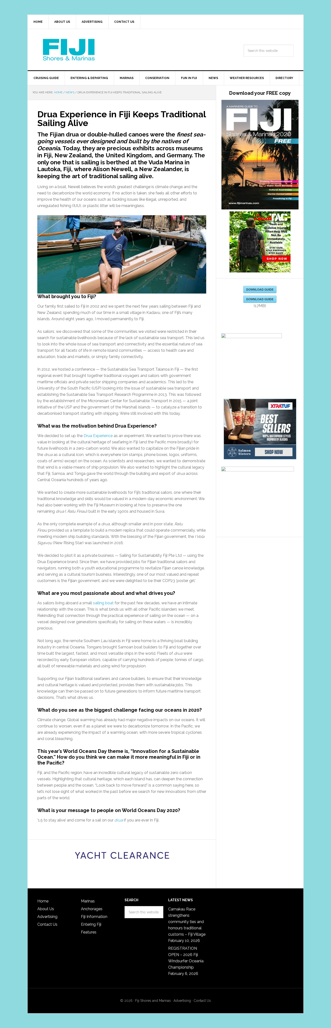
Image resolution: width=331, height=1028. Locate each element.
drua (118, 820)
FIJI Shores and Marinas (68, 50)
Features (88, 932)
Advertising (47, 916)
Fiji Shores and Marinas (153, 1001)
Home (42, 901)
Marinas (88, 901)
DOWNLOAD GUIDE (260, 289)
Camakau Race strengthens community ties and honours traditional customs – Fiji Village (186, 922)
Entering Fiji (91, 924)
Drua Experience (98, 435)
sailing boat (103, 603)
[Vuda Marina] (122, 856)
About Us (45, 909)
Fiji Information (94, 916)
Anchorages (91, 909)
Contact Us (47, 924)
